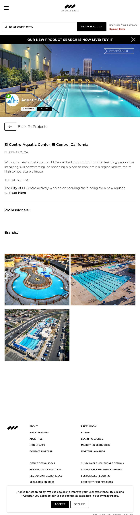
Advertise (36, 439)
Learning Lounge (92, 439)
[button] (6, 8)
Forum (85, 432)
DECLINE (79, 504)
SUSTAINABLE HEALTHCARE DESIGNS (102, 463)
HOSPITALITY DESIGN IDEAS (46, 470)
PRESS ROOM (88, 426)
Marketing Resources (95, 445)
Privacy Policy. (109, 495)
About (34, 426)
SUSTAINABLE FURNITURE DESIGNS (101, 470)
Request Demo (117, 29)
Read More (17, 192)
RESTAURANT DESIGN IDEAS (46, 476)
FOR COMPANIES (39, 432)
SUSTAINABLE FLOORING (95, 476)
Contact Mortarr (41, 451)
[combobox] (91, 26)
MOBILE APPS (37, 445)
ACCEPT (60, 504)
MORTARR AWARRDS (93, 451)
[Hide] (133, 39)
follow (29, 109)
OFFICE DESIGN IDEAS (42, 463)
